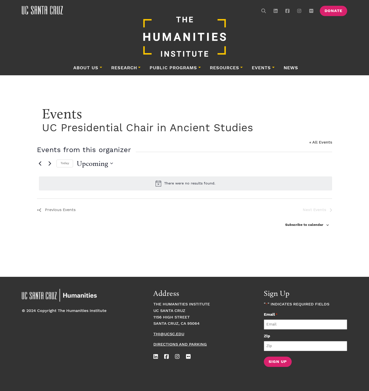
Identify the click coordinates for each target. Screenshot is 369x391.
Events (261, 68)
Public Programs (173, 68)
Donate (333, 11)
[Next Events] (50, 163)
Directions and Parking (180, 344)
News (291, 68)
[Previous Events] (40, 163)
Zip (267, 336)
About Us (85, 68)
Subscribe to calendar (304, 225)
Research (124, 68)
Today (64, 163)
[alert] (185, 183)
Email (271, 314)
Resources (224, 68)
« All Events (320, 142)
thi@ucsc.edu (168, 334)
